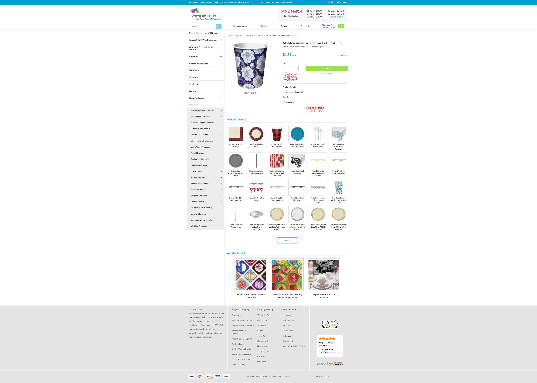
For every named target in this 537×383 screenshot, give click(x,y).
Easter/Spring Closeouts (200, 147)
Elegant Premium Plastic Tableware (203, 33)
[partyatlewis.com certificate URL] (329, 363)
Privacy (284, 26)
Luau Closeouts (197, 171)
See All (287, 240)
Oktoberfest (262, 341)
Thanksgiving (263, 351)
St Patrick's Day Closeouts (201, 208)
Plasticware (194, 70)
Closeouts (193, 105)
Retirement (288, 341)
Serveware (193, 77)
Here (290, 2)
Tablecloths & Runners (241, 359)
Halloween (262, 346)
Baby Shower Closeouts (200, 116)
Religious (287, 336)
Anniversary (288, 315)
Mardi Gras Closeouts (200, 177)
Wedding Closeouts (199, 226)
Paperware (193, 56)
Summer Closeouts (198, 214)
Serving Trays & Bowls (241, 349)
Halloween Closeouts (199, 165)
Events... (192, 91)
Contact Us (305, 26)
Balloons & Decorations (198, 63)
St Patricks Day (263, 325)
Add (327, 69)
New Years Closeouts (199, 183)
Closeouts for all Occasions (202, 141)
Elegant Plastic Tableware (243, 325)
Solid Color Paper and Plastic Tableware (201, 48)
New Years (262, 361)
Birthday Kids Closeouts (200, 129)
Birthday (287, 325)
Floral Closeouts (197, 153)
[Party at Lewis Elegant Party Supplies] (212, 14)
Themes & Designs (196, 98)
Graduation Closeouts (200, 159)
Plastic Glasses (238, 344)
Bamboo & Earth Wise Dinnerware (203, 40)
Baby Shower (288, 320)
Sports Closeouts (198, 202)
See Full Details (336, 17)
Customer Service (240, 26)
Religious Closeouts (199, 195)
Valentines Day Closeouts (201, 220)
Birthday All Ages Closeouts (202, 122)
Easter (260, 330)
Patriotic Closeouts (199, 189)
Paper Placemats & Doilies (240, 332)
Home (229, 35)
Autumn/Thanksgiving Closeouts (204, 110)
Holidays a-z (194, 84)
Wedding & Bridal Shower (294, 346)
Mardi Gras (262, 320)
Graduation (288, 330)
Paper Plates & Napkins (242, 339)
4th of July (261, 336)
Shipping (264, 26)
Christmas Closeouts (199, 135)
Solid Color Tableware (241, 354)
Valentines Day (263, 315)
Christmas (261, 356)
